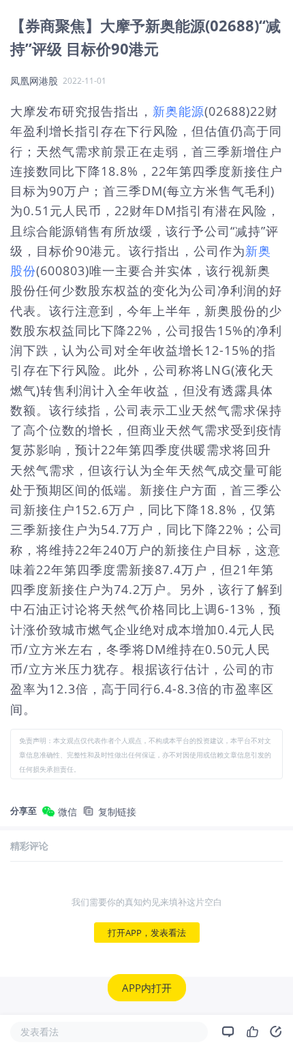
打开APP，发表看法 (147, 932)
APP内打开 (147, 988)
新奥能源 (178, 111)
